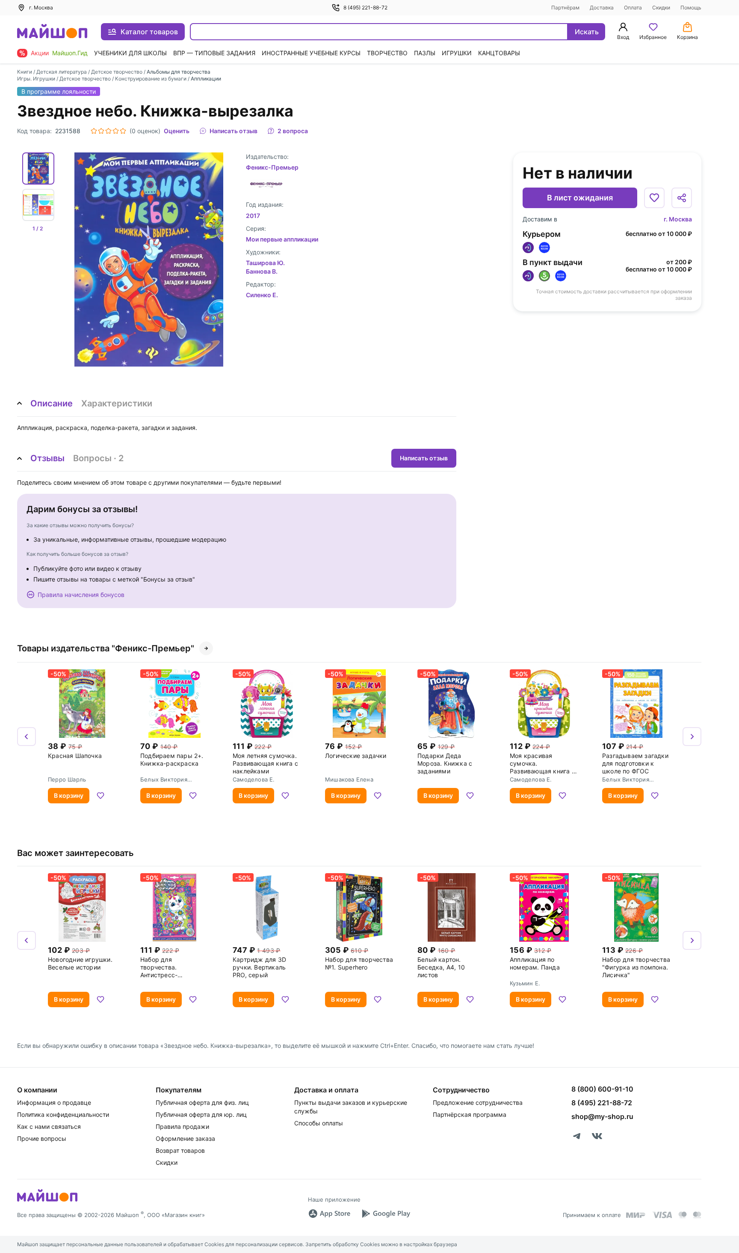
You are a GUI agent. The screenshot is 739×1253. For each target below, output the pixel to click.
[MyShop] (47, 1200)
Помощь (690, 7)
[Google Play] (386, 1213)
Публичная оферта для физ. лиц (202, 1102)
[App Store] (329, 1213)
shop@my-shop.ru (602, 1116)
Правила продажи (182, 1126)
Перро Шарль (67, 779)
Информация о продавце (54, 1102)
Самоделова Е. (254, 779)
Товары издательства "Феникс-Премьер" (105, 648)
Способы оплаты (318, 1123)
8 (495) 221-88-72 (365, 7)
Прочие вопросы (41, 1138)
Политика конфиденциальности (63, 1114)
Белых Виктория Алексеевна (163, 779)
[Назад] (26, 736)
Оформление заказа (185, 1138)
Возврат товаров (180, 1150)
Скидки (661, 7)
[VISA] (662, 1214)
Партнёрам (565, 7)
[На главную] (52, 32)
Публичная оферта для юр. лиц (201, 1114)
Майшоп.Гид (70, 53)
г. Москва (678, 219)
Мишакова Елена (349, 779)
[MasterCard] (682, 1214)
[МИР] (636, 1215)
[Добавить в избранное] (654, 198)
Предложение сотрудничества (478, 1102)
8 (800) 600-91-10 (602, 1089)
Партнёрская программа (469, 1114)
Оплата (633, 7)
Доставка (602, 7)
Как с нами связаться (49, 1126)
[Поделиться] (681, 198)
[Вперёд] (692, 736)
